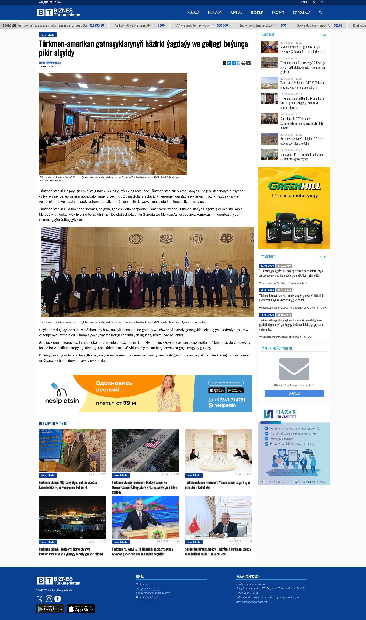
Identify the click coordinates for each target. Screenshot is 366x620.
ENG (304, 2)
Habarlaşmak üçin (146, 597)
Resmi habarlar (48, 35)
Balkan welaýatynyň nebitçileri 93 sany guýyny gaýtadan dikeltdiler (301, 141)
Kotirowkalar (301, 12)
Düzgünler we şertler (148, 588)
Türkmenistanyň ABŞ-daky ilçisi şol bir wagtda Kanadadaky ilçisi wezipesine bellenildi (68, 485)
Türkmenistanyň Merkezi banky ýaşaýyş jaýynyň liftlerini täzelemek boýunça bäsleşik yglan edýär (291, 297)
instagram (48, 599)
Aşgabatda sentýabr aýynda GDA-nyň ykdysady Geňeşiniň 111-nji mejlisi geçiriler (303, 49)
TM (313, 2)
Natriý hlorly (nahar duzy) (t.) (238, 25)
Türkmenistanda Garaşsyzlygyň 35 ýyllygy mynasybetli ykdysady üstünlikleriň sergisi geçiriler (302, 67)
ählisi (323, 35)
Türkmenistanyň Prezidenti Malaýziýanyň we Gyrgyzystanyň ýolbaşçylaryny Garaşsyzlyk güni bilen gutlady (144, 487)
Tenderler (268, 257)
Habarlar (268, 34)
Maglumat (278, 12)
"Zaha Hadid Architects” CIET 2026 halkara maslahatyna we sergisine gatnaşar (303, 85)
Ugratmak (294, 393)
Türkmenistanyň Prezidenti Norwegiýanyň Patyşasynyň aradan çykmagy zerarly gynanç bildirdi (71, 552)
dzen (57, 599)
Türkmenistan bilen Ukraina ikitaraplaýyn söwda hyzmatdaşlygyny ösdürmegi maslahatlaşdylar (302, 103)
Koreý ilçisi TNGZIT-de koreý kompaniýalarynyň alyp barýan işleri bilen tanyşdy (302, 123)
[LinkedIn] (229, 63)
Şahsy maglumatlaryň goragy (153, 593)
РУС (322, 2)
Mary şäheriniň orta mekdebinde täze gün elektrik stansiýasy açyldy (302, 156)
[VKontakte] (234, 63)
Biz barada (142, 584)
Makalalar (215, 12)
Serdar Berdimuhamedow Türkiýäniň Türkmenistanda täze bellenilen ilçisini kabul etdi (218, 552)
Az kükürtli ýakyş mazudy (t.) (116, 25)
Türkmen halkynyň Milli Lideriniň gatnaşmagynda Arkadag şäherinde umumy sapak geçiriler (142, 552)
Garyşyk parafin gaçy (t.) (296, 25)
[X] (224, 63)
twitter (40, 599)
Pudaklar (236, 12)
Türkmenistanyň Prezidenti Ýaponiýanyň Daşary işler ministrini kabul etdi (217, 485)
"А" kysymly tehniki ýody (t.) (178, 25)
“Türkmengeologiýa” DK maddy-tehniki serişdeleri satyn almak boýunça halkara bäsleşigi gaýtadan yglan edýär (291, 273)
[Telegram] (238, 63)
